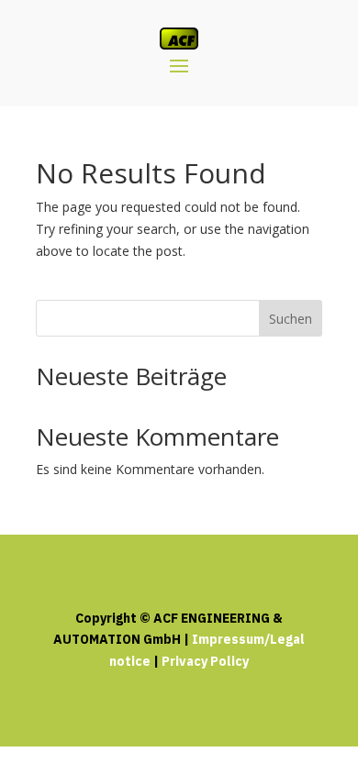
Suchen (290, 318)
